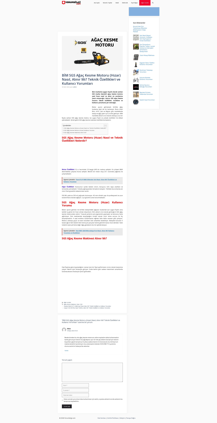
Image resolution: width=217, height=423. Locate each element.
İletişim (122, 418)
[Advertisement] (92, 19)
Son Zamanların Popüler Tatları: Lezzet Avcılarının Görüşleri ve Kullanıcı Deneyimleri (147, 47)
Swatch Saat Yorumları (147, 100)
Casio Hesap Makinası (147, 55)
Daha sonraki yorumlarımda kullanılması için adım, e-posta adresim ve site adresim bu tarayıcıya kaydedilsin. (93, 400)
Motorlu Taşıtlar (107, 3)
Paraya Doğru (130, 418)
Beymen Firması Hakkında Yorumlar (146, 93)
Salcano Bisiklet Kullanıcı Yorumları (146, 78)
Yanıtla (66, 350)
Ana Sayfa (97, 3)
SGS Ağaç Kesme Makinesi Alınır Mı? (75, 132)
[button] (152, 3)
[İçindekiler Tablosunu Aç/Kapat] (104, 125)
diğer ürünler (67, 302)
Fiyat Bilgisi (134, 3)
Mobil (117, 3)
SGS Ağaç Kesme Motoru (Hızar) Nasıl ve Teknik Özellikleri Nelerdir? (85, 128)
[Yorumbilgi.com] (71, 3)
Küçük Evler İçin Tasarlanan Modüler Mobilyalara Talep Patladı (140, 29)
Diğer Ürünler (145, 3)
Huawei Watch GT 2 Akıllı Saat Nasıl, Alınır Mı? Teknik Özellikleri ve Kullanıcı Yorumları (87, 306)
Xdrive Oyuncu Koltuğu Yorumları (146, 86)
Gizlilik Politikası (112, 418)
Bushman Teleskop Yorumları (146, 71)
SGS (81, 304)
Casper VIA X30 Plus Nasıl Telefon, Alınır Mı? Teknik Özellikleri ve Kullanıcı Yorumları (87, 308)
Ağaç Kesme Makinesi (70, 304)
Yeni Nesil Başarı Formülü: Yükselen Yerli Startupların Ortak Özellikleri (146, 38)
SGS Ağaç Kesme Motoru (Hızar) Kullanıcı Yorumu (79, 130)
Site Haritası (102, 418)
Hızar (78, 304)
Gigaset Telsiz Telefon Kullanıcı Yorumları (147, 63)
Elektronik (125, 3)
